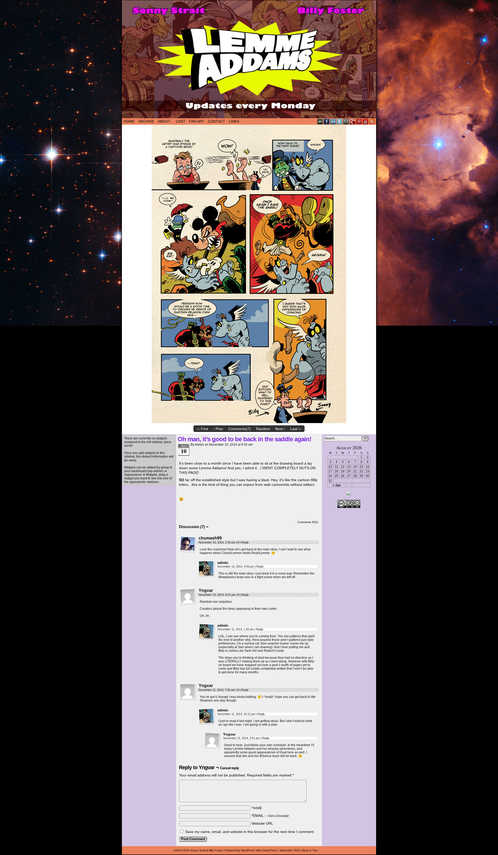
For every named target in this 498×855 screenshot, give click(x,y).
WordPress (248, 850)
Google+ (352, 121)
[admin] (206, 568)
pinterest (359, 121)
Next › (280, 429)
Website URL (262, 823)
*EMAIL (270, 816)
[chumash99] (187, 544)
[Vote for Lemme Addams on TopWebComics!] (349, 494)
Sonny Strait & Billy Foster (206, 850)
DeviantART (320, 121)
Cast (180, 121)
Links (234, 121)
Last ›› (295, 429)
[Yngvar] (187, 596)
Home (129, 121)
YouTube (365, 121)
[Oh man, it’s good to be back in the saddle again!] (249, 422)
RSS (372, 121)
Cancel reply (229, 768)
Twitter (339, 121)
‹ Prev (218, 429)
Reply (245, 542)
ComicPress (269, 850)
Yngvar (207, 767)
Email (346, 121)
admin (199, 444)
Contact (216, 121)
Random (263, 429)
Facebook (326, 121)
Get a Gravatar (278, 816)
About (165, 121)
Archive (146, 121)
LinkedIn (333, 121)
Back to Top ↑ (310, 850)
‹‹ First (202, 429)
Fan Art (196, 121)
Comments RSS (308, 522)
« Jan (337, 485)
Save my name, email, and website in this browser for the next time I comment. (250, 832)
